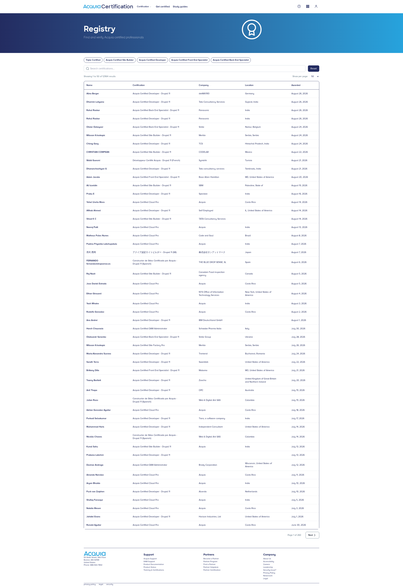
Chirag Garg (92, 144)
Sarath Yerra (92, 362)
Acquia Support (150, 559)
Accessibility (268, 562)
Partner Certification (212, 570)
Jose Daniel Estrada (96, 284)
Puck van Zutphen (95, 492)
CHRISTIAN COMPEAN (97, 152)
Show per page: (300, 76)
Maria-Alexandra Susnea (98, 354)
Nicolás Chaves (94, 437)
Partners (208, 554)
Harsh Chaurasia (94, 329)
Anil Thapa (91, 390)
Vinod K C (91, 219)
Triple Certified (93, 60)
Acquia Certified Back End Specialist (231, 60)
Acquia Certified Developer (152, 60)
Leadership (268, 567)
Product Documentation (154, 564)
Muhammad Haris (95, 427)
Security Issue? (269, 570)
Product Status (150, 567)
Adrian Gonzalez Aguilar (98, 410)
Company (269, 554)
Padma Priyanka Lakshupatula (101, 244)
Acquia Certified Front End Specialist (189, 60)
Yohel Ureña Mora (95, 202)
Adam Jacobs (93, 177)
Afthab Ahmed (93, 210)
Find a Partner (209, 564)
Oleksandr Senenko (96, 337)
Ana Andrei (91, 320)
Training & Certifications (154, 570)
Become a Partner (211, 559)
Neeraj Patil (92, 227)
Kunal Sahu (92, 447)
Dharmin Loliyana (95, 102)
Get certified (163, 6)
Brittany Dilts (92, 370)
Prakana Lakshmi (95, 455)
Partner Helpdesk (210, 567)
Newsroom (267, 576)
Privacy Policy (269, 573)
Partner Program (210, 562)
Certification (143, 7)
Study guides (180, 6)
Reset (313, 68)
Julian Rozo (92, 400)
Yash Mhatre (92, 303)
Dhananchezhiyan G (96, 169)
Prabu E (90, 194)
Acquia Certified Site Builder (120, 60)
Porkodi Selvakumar (96, 418)
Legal (265, 579)
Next (310, 535)
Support (149, 554)
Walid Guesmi (93, 160)
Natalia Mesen (93, 508)
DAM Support (149, 562)
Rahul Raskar (93, 110)
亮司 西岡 (91, 252)
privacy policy (90, 584)
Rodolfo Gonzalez (95, 312)
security (109, 584)
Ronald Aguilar (93, 525)
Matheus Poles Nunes (97, 236)
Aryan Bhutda (93, 483)
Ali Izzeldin (91, 185)
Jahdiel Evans (93, 517)
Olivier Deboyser (94, 127)
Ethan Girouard (93, 294)
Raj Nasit (90, 274)
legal (101, 584)
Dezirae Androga (94, 465)
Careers (266, 564)
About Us (267, 559)
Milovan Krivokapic (95, 135)
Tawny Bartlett (93, 380)
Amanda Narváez (95, 475)
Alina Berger (92, 94)
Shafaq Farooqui (94, 500)
